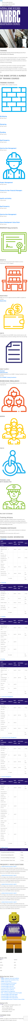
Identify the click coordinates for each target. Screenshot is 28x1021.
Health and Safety (5, 198)
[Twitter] (1, 0)
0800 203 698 (11, 4)
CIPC (15, 967)
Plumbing (3, 132)
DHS (1, 959)
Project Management (6, 183)
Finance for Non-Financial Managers (11, 190)
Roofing (3, 659)
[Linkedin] (2, 0)
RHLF (15, 962)
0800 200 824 (9, 2)
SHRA (15, 965)
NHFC (1, 967)
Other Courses (4, 847)
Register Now (3, 300)
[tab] (14, 539)
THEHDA (1, 965)
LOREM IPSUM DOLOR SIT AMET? (9, 866)
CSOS (1, 962)
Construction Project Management (8, 737)
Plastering (3, 124)
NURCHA (15, 959)
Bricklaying (3, 116)
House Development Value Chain (10, 222)
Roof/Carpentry (5, 140)
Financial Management (6, 776)
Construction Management (8, 148)
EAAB (1, 970)
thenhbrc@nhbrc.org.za (7, 5)
